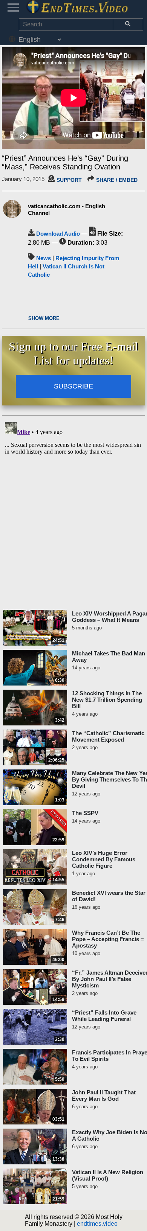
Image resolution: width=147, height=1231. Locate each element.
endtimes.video (97, 1223)
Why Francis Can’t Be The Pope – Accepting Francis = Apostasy (108, 939)
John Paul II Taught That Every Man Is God (104, 1095)
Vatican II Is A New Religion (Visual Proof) (107, 1175)
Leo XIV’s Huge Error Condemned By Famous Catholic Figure (103, 859)
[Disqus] (73, 513)
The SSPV (85, 813)
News (43, 258)
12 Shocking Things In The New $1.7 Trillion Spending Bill (107, 699)
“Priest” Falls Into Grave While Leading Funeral (104, 1015)
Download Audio (58, 233)
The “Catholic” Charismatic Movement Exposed (108, 736)
